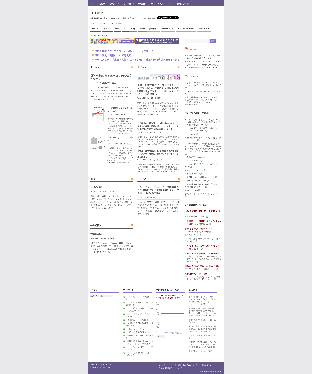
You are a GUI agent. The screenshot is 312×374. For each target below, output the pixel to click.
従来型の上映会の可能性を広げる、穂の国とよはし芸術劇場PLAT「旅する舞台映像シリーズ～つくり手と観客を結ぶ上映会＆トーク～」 (203, 99)
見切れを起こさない (192, 249)
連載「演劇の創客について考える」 (114, 55)
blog (133, 29)
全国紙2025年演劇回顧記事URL (197, 91)
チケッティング (191, 170)
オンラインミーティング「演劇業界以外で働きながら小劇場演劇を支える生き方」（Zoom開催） (158, 190)
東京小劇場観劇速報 (186, 29)
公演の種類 (96, 187)
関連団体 (188, 190)
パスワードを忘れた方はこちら (173, 333)
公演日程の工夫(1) (192, 235)
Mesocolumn (204, 372)
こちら (165, 298)
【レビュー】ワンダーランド (137, 329)
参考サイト (153, 29)
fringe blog (191, 49)
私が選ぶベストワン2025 (194, 62)
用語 (125, 29)
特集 (117, 29)
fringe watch (192, 76)
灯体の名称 (189, 174)
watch (142, 29)
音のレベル (189, 161)
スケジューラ (203, 29)
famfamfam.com (106, 364)
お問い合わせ (183, 4)
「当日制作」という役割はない (197, 177)
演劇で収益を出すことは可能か (201, 351)
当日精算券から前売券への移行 (197, 232)
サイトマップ (157, 4)
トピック (107, 29)
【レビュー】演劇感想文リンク (138, 332)
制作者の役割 (190, 157)
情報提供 (142, 4)
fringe (96, 12)
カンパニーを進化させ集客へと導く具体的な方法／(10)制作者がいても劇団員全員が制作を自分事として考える (203, 122)
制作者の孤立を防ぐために (195, 216)
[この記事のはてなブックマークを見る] (207, 125)
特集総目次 (95, 225)
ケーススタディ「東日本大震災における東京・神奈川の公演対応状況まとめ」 (137, 59)
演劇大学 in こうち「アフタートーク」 (199, 194)
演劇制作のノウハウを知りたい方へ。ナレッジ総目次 (124, 51)
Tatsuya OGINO (95, 83)
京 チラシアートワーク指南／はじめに (200, 269)
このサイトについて (107, 4)
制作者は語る (167, 29)
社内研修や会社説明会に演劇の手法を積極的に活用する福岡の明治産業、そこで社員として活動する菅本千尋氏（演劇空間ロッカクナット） (157, 126)
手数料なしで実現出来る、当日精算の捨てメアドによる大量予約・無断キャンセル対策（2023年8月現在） (202, 344)
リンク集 (126, 4)
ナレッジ (96, 29)
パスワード (157, 314)
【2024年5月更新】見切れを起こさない (200, 164)
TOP (92, 4)
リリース (141, 179)
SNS (170, 4)
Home (104, 35)
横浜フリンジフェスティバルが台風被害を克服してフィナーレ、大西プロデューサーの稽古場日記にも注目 (203, 259)
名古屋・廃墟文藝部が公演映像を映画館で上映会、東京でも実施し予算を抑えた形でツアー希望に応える (157, 154)
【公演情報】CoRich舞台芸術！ (138, 320)
